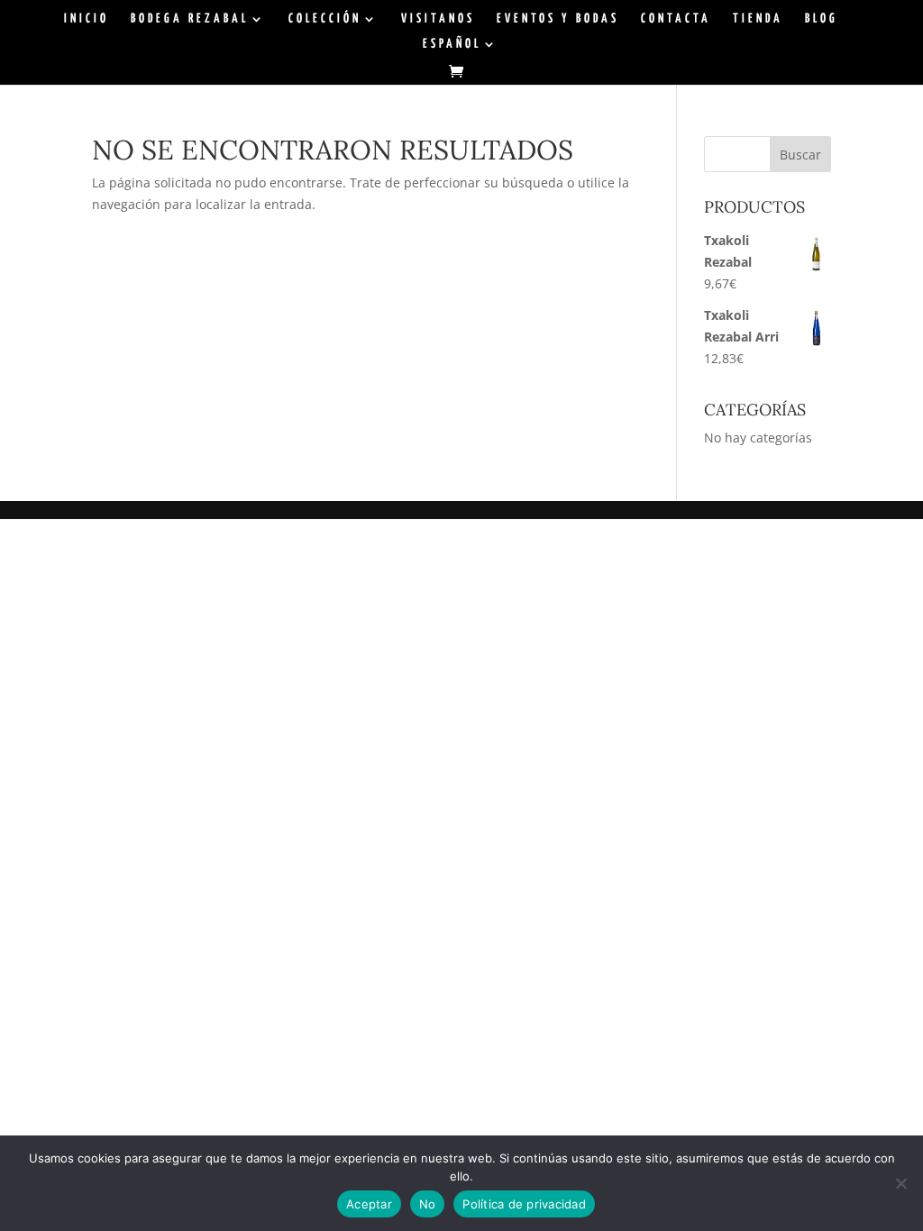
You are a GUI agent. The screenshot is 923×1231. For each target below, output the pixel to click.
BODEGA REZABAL (190, 19)
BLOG (821, 19)
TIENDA (758, 19)
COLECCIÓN (324, 19)
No (427, 1204)
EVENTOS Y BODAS (558, 19)
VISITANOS (438, 19)
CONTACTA (676, 19)
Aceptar (369, 1204)
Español (452, 44)
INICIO (86, 19)
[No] (900, 1183)
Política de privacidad (524, 1204)
